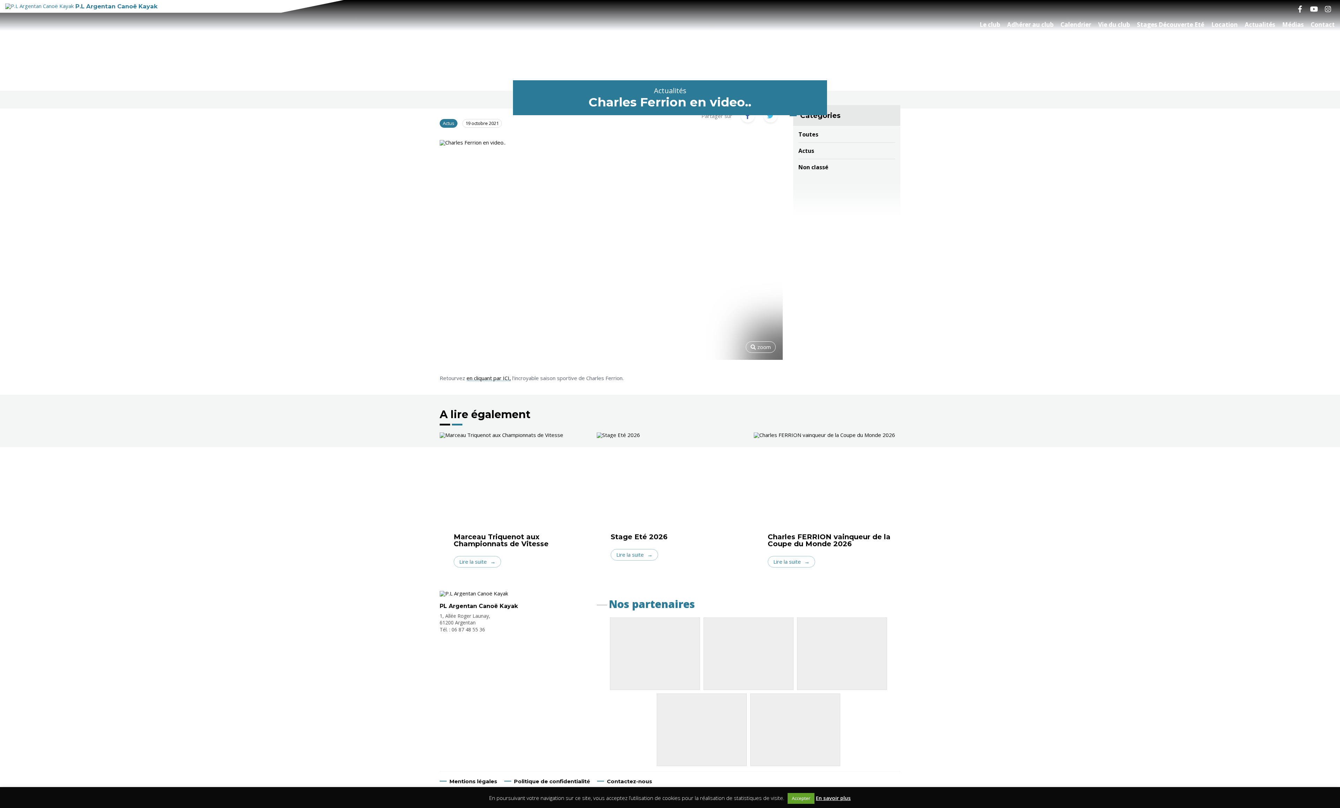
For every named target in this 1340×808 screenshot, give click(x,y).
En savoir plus (833, 797)
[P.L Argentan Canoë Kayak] (474, 593)
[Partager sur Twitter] (770, 116)
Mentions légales (473, 781)
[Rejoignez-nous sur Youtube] (1314, 9)
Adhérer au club (1030, 25)
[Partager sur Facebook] (748, 116)
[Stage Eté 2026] (670, 482)
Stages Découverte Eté (1170, 25)
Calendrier (1075, 25)
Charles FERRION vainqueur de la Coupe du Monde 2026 (829, 540)
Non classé (813, 167)
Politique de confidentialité (552, 781)
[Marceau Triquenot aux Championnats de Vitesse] (513, 482)
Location (1224, 25)
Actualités (1260, 25)
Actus (806, 151)
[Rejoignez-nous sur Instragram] (1328, 9)
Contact (1323, 25)
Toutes (808, 134)
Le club (990, 25)
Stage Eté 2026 (639, 537)
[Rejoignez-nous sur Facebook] (1300, 9)
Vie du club (1114, 25)
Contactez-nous (629, 781)
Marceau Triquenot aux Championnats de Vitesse (501, 540)
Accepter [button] (801, 798)
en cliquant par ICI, (489, 378)
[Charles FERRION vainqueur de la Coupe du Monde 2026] (827, 482)
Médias (1293, 25)
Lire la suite (473, 561)
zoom (763, 346)
